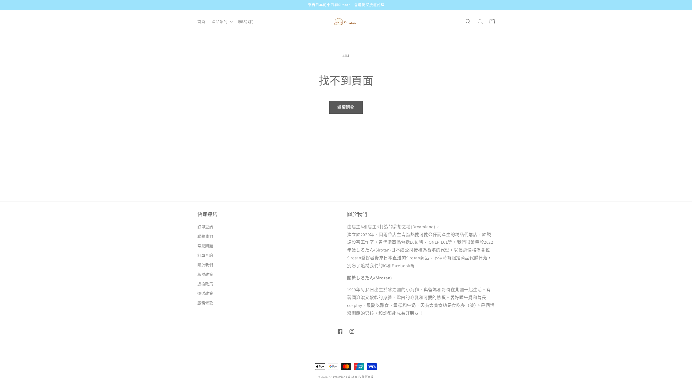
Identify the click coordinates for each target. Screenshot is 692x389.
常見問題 (205, 245)
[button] (221, 21)
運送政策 (205, 293)
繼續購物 (346, 107)
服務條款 (205, 302)
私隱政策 (205, 274)
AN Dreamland (338, 376)
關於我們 (205, 265)
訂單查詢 (205, 226)
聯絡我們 (205, 236)
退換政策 (205, 283)
